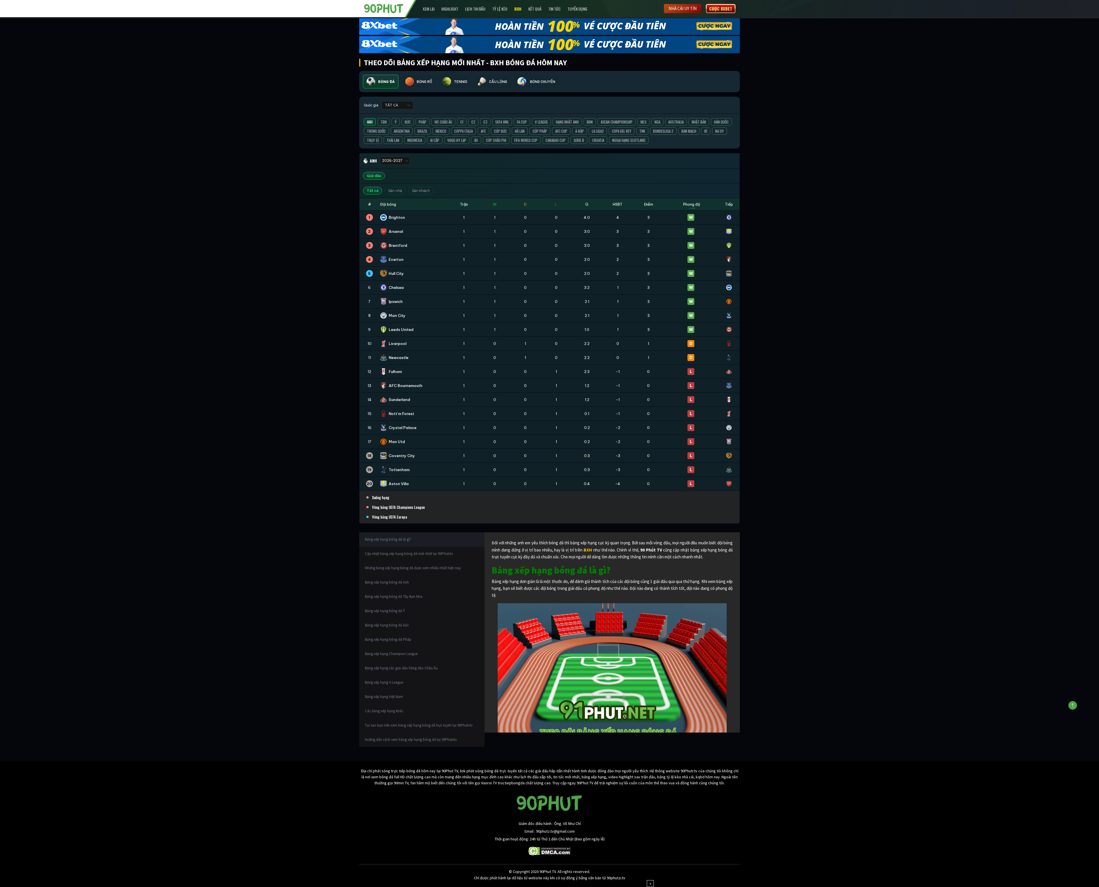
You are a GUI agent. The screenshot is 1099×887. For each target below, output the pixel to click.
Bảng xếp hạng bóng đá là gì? (388, 539)
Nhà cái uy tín (683, 8)
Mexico (441, 131)
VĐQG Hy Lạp (456, 140)
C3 (485, 122)
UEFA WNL (502, 122)
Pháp (422, 122)
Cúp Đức (500, 131)
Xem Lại (428, 9)
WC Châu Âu (443, 122)
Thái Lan (393, 140)
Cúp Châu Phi (496, 140)
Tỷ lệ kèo (499, 9)
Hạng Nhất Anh (567, 122)
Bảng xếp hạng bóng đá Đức (387, 625)
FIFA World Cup (525, 140)
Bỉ (705, 131)
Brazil (423, 131)
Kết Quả (534, 9)
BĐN (590, 122)
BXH (517, 9)
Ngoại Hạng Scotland (628, 140)
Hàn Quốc (721, 122)
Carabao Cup (555, 140)
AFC (483, 131)
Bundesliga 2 (663, 131)
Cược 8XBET (720, 8)
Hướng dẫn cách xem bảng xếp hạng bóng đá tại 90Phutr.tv (411, 739)
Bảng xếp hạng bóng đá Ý (385, 610)
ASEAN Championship (616, 122)
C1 (461, 122)
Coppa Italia (463, 131)
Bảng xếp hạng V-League (384, 682)
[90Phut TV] (384, 8)
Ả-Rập (579, 131)
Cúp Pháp (540, 131)
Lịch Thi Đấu (475, 9)
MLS (644, 122)
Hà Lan (520, 131)
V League (541, 122)
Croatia (598, 140)
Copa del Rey (621, 131)
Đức (408, 122)
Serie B (579, 140)
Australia (676, 122)
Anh (370, 122)
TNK (642, 131)
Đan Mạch (688, 131)
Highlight (449, 9)
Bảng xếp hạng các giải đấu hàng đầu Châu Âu (401, 668)
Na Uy (719, 131)
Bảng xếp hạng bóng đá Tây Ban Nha (393, 596)
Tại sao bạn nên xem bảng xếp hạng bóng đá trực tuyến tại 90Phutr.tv (419, 725)
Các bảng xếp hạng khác (384, 711)
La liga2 (598, 131)
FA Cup (522, 122)
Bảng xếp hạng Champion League (391, 653)
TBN (384, 122)
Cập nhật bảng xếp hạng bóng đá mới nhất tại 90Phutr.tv (409, 553)
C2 (473, 122)
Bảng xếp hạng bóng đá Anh (387, 582)
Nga (657, 122)
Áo (476, 140)
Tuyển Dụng (577, 9)
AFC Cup (561, 131)
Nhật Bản (699, 122)
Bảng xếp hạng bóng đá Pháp (388, 639)
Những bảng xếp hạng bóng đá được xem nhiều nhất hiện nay (413, 567)
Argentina (402, 131)
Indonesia (414, 140)
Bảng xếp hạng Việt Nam (384, 696)
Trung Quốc (376, 131)
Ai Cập (434, 140)
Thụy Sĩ (373, 140)
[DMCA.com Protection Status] (549, 850)
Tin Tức (554, 9)
